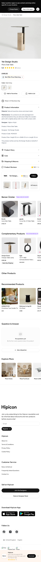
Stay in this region (28, 9)
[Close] (38, 556)
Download (31, 556)
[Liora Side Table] (10, 209)
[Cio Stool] (28, 296)
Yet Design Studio (6, 15)
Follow (34, 176)
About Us (4, 441)
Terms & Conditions (8, 444)
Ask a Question (22, 350)
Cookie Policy (6, 452)
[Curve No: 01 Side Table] (28, 209)
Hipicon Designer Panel (20, 496)
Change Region (14, 9)
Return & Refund (7, 467)
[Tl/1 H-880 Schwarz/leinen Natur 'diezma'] (28, 245)
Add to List (31, 93)
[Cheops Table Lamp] (10, 245)
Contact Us (5, 474)
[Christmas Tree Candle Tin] (10, 296)
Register (5, 429)
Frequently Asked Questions (10, 470)
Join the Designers (21, 490)
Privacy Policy (6, 448)
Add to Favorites (12, 93)
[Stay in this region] (37, 9)
